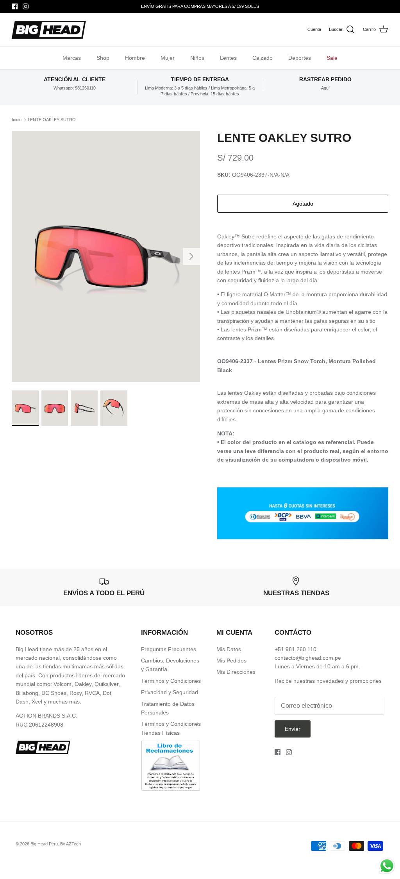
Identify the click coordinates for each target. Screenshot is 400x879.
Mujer (168, 58)
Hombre (135, 58)
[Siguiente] (191, 256)
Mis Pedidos (231, 660)
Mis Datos (228, 649)
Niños (197, 58)
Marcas (71, 58)
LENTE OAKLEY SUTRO (52, 119)
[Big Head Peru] (49, 30)
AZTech (73, 843)
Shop (102, 58)
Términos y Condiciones (171, 681)
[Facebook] (15, 6)
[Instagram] (26, 6)
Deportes (299, 58)
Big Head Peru (44, 843)
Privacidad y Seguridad (169, 692)
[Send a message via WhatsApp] (387, 866)
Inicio (16, 119)
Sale (332, 58)
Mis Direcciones (235, 672)
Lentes (228, 58)
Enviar (292, 729)
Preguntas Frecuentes (168, 649)
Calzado (262, 58)
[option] (106, 256)
